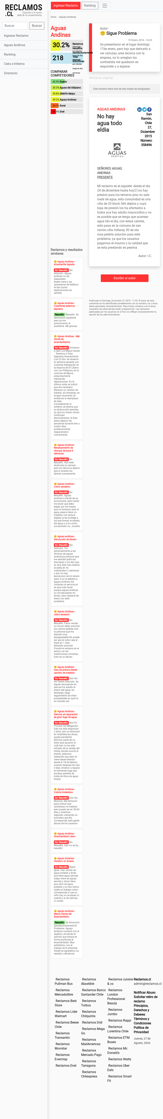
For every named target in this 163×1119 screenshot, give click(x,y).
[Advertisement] (24, 102)
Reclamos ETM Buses (118, 1040)
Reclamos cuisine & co (120, 981)
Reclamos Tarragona (88, 1063)
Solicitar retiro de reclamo (145, 999)
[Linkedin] (139, 109)
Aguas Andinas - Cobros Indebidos (64, 790)
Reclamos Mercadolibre (64, 992)
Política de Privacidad (141, 1030)
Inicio (53, 17)
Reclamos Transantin (62, 1035)
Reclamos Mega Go (93, 1031)
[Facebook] (149, 109)
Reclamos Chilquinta (88, 1014)
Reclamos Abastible (88, 981)
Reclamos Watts (119, 1059)
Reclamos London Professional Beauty (116, 996)
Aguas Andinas (14, 45)
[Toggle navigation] (104, 6)
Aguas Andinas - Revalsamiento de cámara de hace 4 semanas (64, 449)
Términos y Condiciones (142, 1021)
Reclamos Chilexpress (89, 1074)
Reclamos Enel (66, 1065)
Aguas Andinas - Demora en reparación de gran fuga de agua (66, 714)
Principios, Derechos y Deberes (141, 1010)
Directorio (10, 73)
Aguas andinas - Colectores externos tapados (64, 306)
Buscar (37, 26)
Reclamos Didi (92, 1022)
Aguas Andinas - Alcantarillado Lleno (64, 835)
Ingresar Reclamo (16, 36)
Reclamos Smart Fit (119, 1078)
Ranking (10, 54)
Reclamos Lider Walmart (66, 1014)
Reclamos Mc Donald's (117, 1051)
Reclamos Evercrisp (62, 1057)
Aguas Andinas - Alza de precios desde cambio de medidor (65, 670)
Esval (63, 105)
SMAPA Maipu (67, 93)
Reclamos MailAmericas (90, 1042)
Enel (62, 111)
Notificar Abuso (144, 992)
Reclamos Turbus (88, 1003)
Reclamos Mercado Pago (91, 1053)
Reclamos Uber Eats (118, 1068)
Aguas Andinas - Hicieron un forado (64, 860)
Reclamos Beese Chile (67, 1025)
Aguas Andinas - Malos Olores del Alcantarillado (64, 914)
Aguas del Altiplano (70, 87)
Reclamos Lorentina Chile (117, 1029)
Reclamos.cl (142, 979)
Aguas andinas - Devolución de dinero (65, 538)
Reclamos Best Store (66, 1003)
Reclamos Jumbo (114, 1012)
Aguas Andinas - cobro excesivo (64, 613)
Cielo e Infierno (14, 64)
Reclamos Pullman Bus (64, 981)
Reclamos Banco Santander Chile (93, 992)
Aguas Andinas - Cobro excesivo (64, 485)
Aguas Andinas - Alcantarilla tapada (64, 263)
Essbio (63, 81)
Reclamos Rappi (119, 1020)
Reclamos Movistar (62, 1046)
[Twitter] (144, 109)
